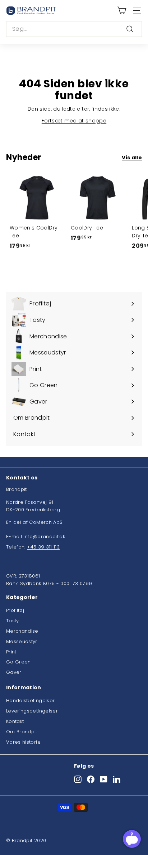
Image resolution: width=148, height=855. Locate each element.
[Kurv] (121, 10)
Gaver (14, 672)
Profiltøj (15, 610)
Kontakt (15, 721)
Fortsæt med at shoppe (74, 120)
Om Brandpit (21, 731)
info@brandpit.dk (44, 536)
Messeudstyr (21, 641)
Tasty (12, 620)
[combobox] (74, 29)
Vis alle (132, 157)
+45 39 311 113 (43, 547)
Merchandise (22, 631)
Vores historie (23, 742)
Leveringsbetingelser (32, 710)
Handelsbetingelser (30, 700)
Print (11, 651)
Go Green (18, 661)
